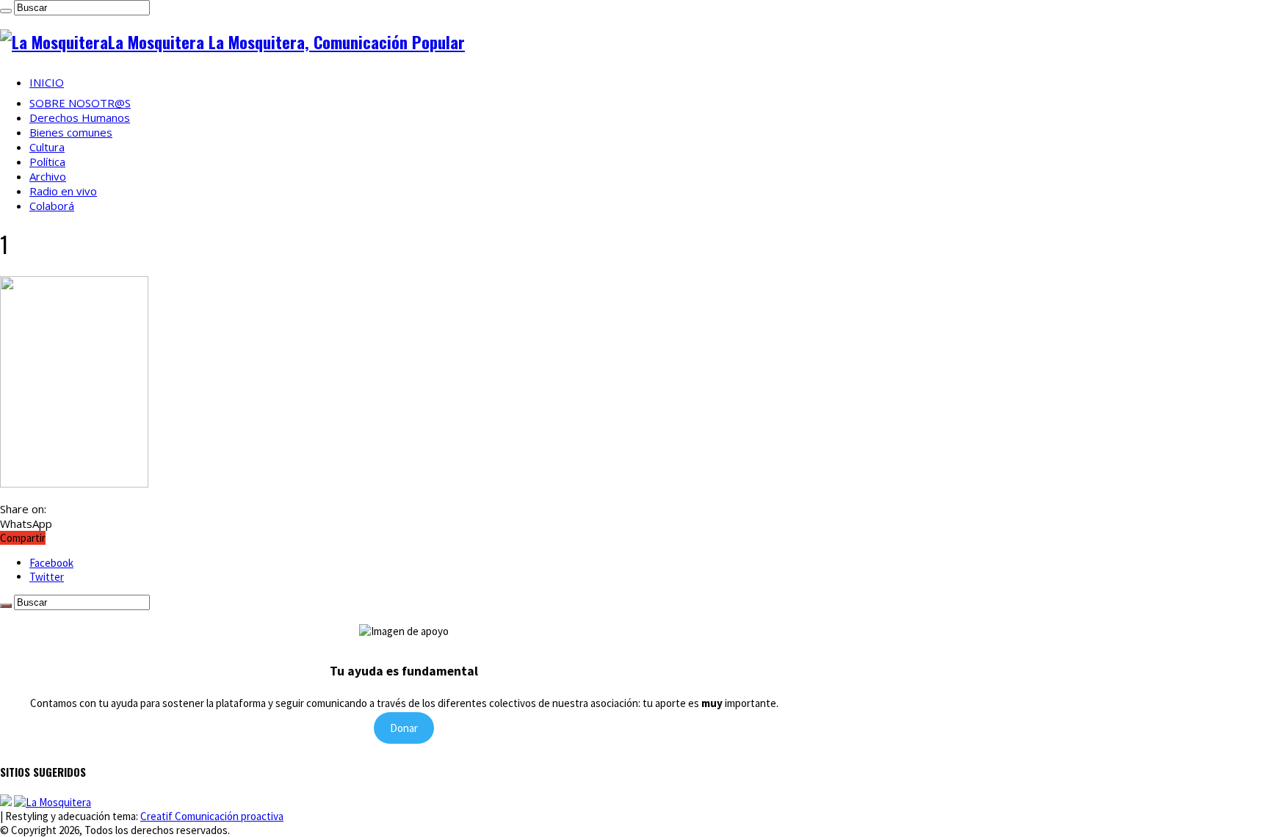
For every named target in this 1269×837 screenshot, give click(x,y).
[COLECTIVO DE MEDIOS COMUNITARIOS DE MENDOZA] (6, 802)
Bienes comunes (70, 132)
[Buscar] (6, 11)
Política (47, 161)
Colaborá (51, 205)
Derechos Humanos (79, 117)
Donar (404, 728)
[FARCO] (52, 802)
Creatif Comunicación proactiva (211, 816)
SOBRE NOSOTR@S (80, 102)
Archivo (47, 176)
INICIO (46, 82)
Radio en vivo (63, 191)
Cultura (47, 147)
